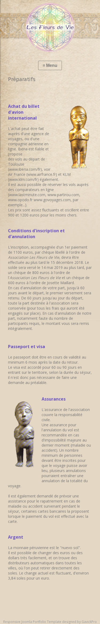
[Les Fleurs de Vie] (50, 27)
